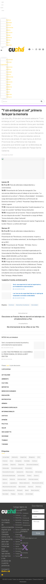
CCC (38, 457)
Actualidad (6, 375)
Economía (28, 468)
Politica (38, 486)
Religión (19, 490)
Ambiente (5, 379)
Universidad (29, 494)
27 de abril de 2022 (7, 155)
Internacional (22, 479)
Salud (4, 428)
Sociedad (35, 305)
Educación (5, 395)
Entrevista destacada (9, 475)
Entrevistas (6, 399)
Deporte (13, 464)
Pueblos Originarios (9, 490)
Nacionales (22, 486)
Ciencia (5, 461)
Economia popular (17, 468)
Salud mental (35, 490)
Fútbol (29, 475)
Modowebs (23, 581)
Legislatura (13, 483)
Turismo (5, 444)
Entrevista (39, 472)
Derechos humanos (22, 305)
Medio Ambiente (25, 483)
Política (5, 423)
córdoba (5, 464)
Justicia (5, 415)
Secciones (2, 10)
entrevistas (21, 475)
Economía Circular (8, 472)
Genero (36, 475)
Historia (12, 479)
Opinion (30, 486)
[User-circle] (43, 49)
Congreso (19, 461)
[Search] (41, 101)
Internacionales (8, 411)
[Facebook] (29, 49)
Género (4, 403)
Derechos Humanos (9, 391)
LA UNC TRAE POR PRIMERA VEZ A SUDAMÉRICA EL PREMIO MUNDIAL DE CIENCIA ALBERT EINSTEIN (17, 354)
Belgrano (32, 457)
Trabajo (5, 440)
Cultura (11, 305)
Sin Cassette (6, 432)
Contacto (25, 513)
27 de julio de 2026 (7, 359)
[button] (4, 50)
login (7, 365)
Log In (24, 515)
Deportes (5, 387)
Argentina (23, 457)
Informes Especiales (6, 63)
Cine (11, 461)
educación (20, 472)
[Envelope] (39, 49)
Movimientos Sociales (9, 486)
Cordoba (27, 461)
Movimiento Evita (37, 483)
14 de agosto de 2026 (19, 289)
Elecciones (29, 472)
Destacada (6, 468)
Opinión (4, 419)
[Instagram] (36, 49)
